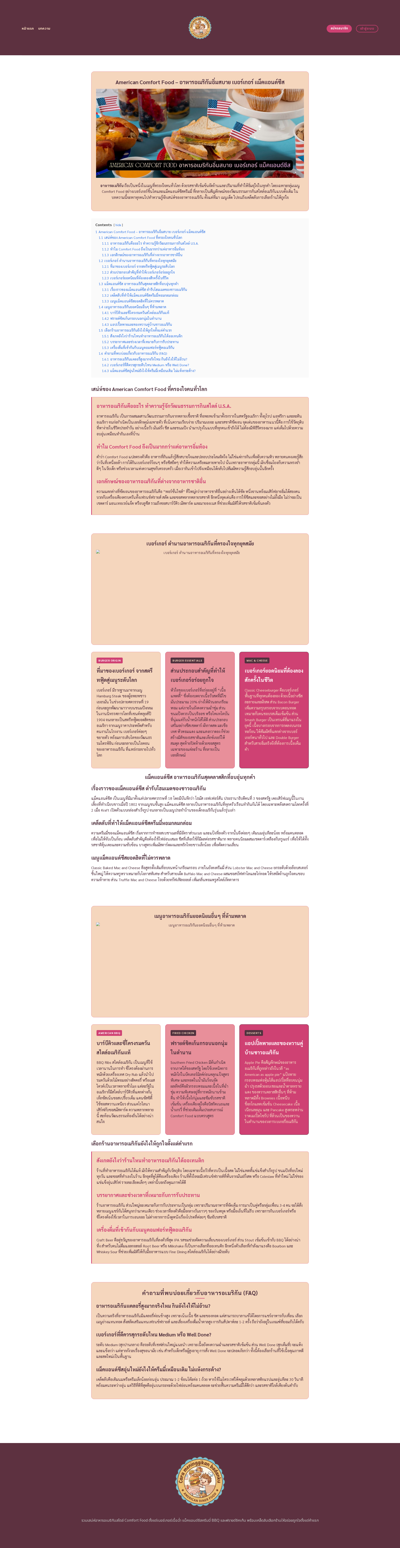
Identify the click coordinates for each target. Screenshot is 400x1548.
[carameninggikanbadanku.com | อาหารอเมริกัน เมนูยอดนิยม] (200, 27)
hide (118, 225)
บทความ (44, 28)
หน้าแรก (28, 28)
